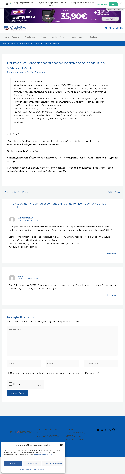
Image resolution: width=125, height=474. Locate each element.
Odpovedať (110, 254)
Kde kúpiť (93, 37)
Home (6, 37)
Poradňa (72, 37)
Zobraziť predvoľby (52, 463)
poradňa (25, 72)
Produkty (16, 37)
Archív (81, 37)
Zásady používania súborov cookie (32, 469)
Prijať (12, 463)
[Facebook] (105, 28)
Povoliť (113, 4)
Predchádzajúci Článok (15, 192)
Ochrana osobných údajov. (44, 454)
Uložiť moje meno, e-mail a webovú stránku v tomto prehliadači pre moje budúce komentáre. (55, 373)
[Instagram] (109, 28)
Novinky (54, 37)
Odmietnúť (32, 463)
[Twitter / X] (113, 28)
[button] (62, 445)
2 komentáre (13, 72)
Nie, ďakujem (102, 4)
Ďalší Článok (115, 192)
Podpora (44, 37)
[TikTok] (117, 28)
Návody (63, 37)
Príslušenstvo (30, 37)
